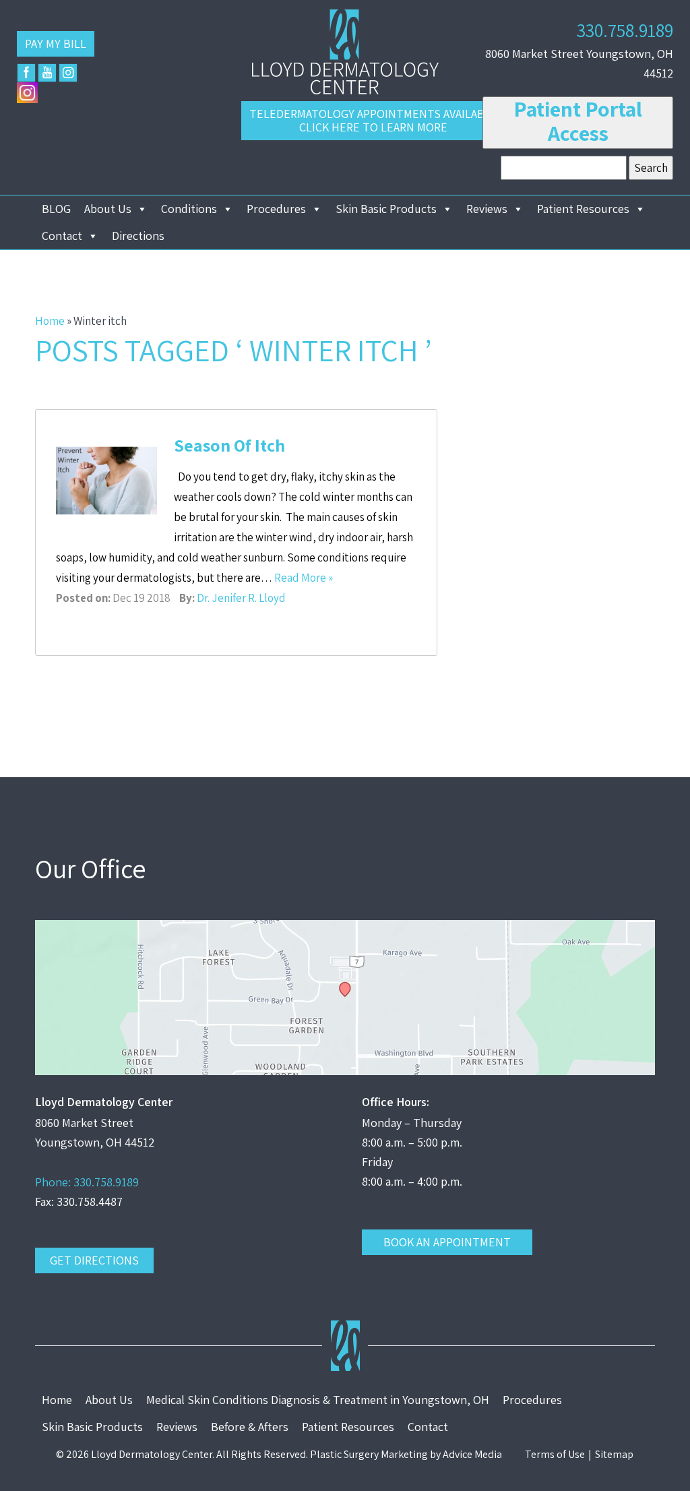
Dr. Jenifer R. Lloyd (241, 597)
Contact (62, 235)
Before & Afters (249, 1426)
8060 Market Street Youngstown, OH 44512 (579, 63)
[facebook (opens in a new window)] (26, 72)
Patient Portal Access (577, 120)
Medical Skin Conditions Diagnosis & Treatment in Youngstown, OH (317, 1399)
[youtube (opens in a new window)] (47, 72)
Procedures (276, 208)
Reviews (486, 208)
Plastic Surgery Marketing (369, 1454)
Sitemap (614, 1454)
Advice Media (472, 1454)
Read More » (303, 577)
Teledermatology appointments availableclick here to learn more (373, 120)
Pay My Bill (55, 43)
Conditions (189, 208)
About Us (107, 208)
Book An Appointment (447, 1242)
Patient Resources (583, 208)
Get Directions (94, 1260)
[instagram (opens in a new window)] (68, 72)
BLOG (56, 208)
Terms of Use (555, 1454)
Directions (138, 235)
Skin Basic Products (386, 208)
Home (50, 320)
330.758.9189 (625, 30)
